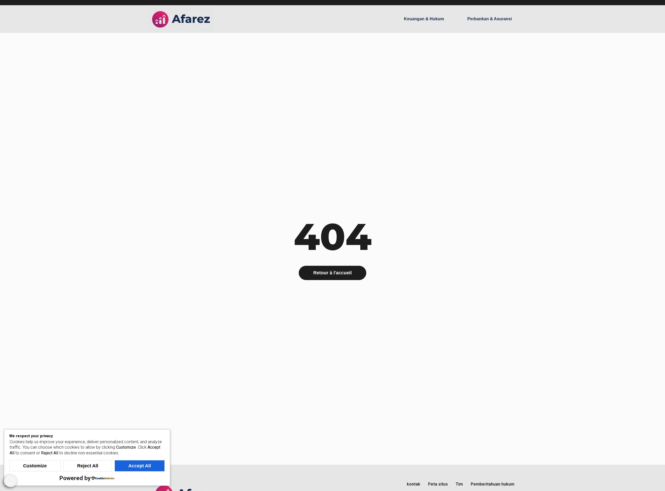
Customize (35, 465)
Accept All (139, 465)
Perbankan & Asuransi (489, 19)
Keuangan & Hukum (424, 19)
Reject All (87, 465)
